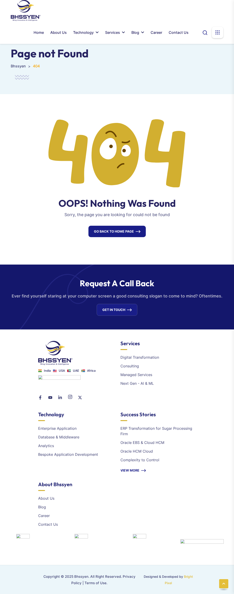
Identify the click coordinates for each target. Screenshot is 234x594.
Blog (135, 32)
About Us (58, 32)
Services (112, 32)
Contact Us (179, 32)
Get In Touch (113, 310)
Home (39, 32)
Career (156, 32)
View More (129, 470)
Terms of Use (95, 583)
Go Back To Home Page (114, 231)
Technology (83, 32)
